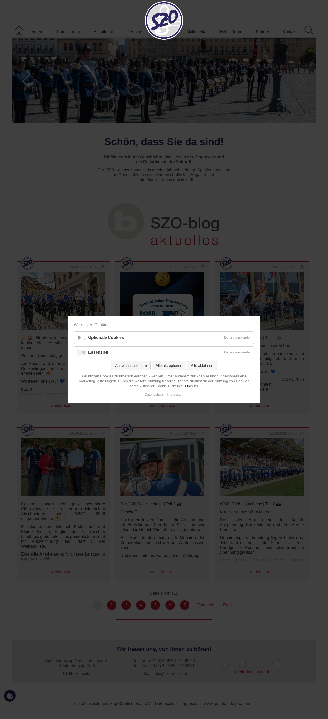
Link (188, 386)
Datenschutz (154, 394)
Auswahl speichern (131, 365)
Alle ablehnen (202, 365)
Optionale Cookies (106, 338)
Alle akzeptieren (169, 365)
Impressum (175, 394)
